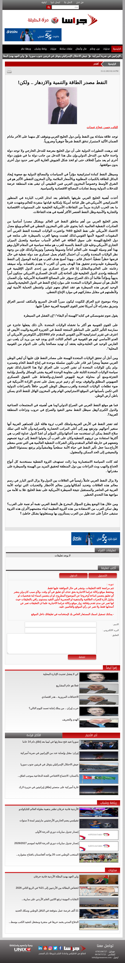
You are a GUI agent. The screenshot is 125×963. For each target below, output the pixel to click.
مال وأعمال (81, 49)
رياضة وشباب (40, 49)
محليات (106, 49)
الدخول (73, 575)
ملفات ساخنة (66, 49)
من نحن (79, 2)
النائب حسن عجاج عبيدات (102, 127)
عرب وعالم (95, 49)
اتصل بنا (68, 2)
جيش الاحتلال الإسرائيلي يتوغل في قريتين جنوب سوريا (74, 56)
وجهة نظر (26, 49)
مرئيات (53, 49)
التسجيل (102, 575)
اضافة (82, 657)
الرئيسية (117, 49)
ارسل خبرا (55, 2)
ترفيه (44, 2)
